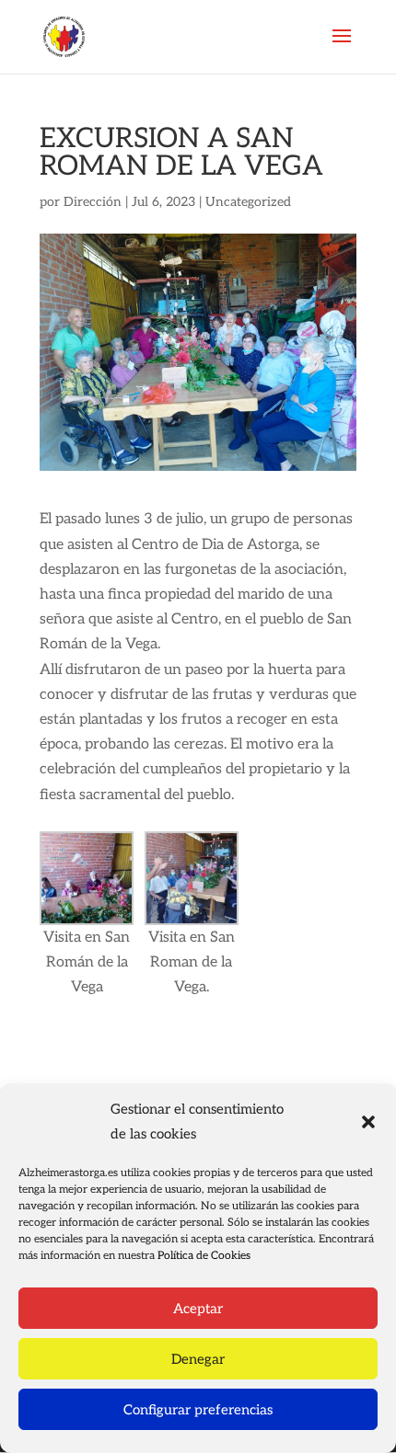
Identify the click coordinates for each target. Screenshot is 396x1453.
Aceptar (198, 1308)
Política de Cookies (203, 1256)
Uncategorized (248, 202)
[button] (368, 1122)
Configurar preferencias (198, 1410)
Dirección (93, 202)
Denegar (198, 1359)
